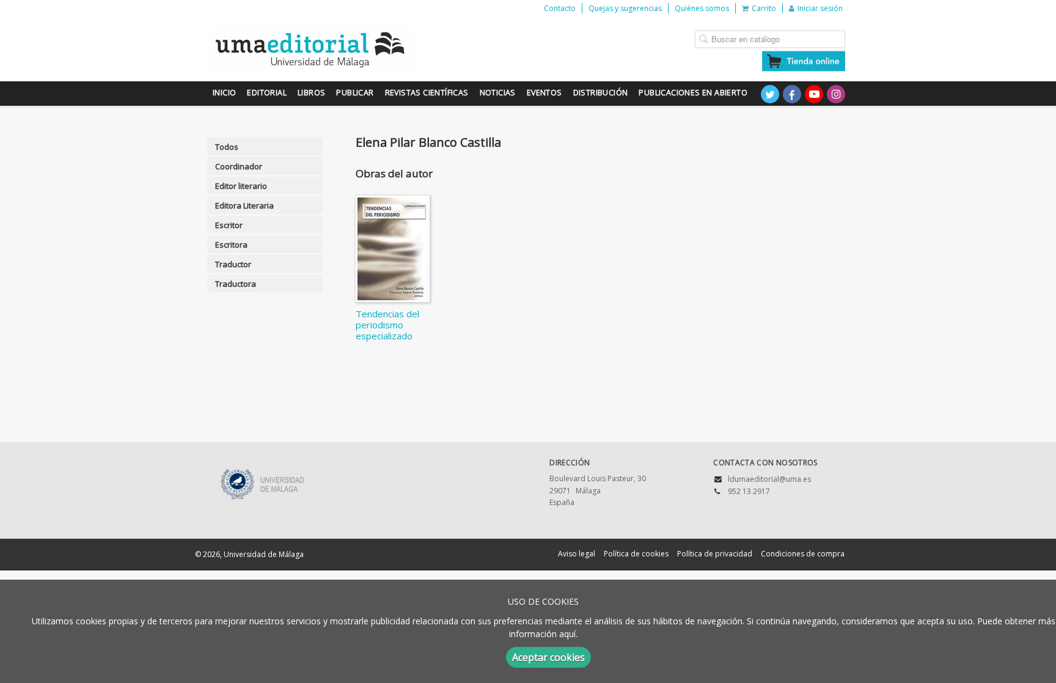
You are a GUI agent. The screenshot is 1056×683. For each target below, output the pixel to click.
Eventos (544, 92)
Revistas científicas (427, 92)
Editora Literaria (244, 205)
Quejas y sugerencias (625, 8)
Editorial (267, 92)
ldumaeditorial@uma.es (769, 479)
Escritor (229, 225)
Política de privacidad (714, 553)
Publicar (354, 92)
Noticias (498, 92)
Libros (311, 92)
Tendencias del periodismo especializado (387, 325)
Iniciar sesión (820, 8)
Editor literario (241, 185)
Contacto (560, 8)
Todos (226, 146)
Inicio (224, 92)
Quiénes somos (702, 8)
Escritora (231, 244)
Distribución (600, 92)
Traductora (235, 283)
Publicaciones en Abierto (693, 92)
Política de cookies (636, 553)
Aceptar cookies (548, 657)
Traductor (233, 264)
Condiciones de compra (803, 553)
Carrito (764, 8)
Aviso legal (576, 553)
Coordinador (238, 166)
